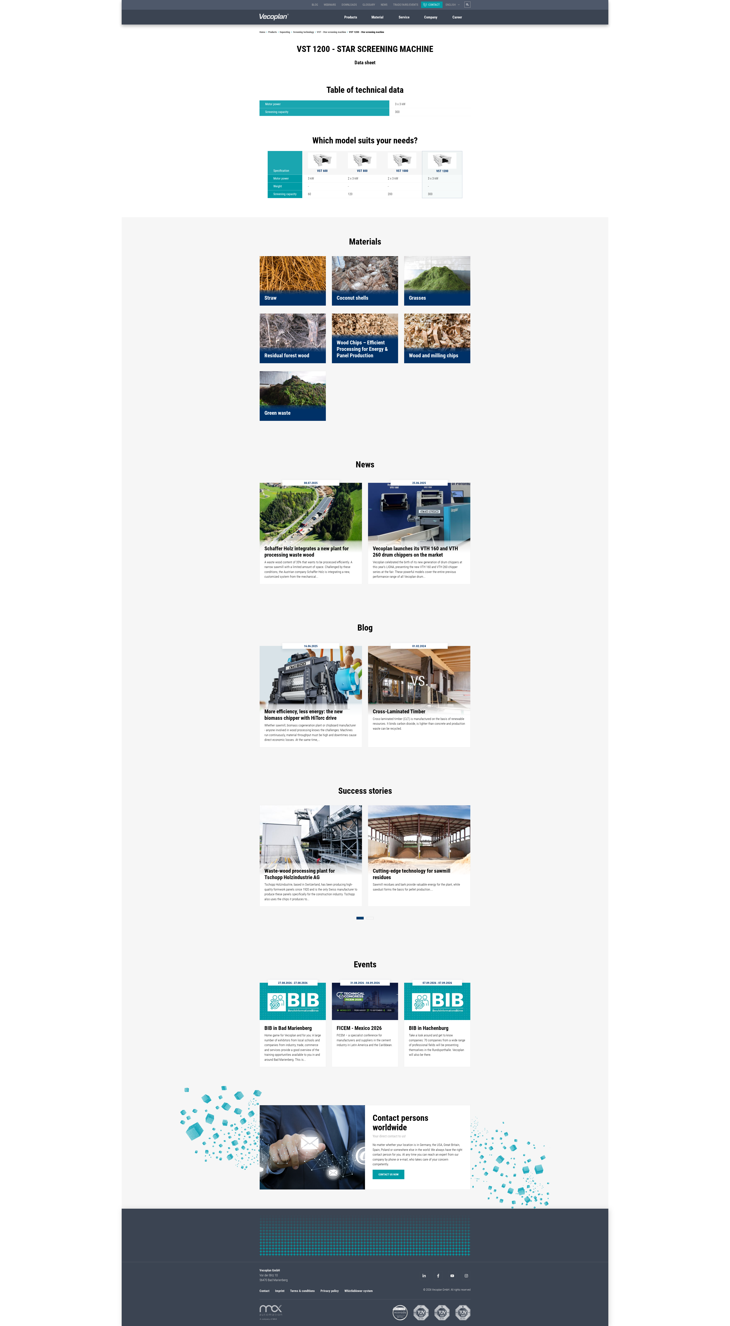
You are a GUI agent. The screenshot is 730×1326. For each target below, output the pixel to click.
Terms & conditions (302, 1291)
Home (262, 32)
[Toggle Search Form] (467, 5)
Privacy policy (330, 1291)
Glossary (369, 4)
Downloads (349, 4)
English (451, 4)
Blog (315, 4)
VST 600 (322, 171)
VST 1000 (402, 171)
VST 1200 (442, 171)
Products (272, 32)
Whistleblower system (358, 1291)
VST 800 (362, 171)
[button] (360, 918)
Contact (434, 4)
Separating (285, 32)
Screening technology (303, 32)
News (384, 4)
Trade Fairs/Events (405, 4)
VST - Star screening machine (331, 32)
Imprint (279, 1291)
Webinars (330, 4)
